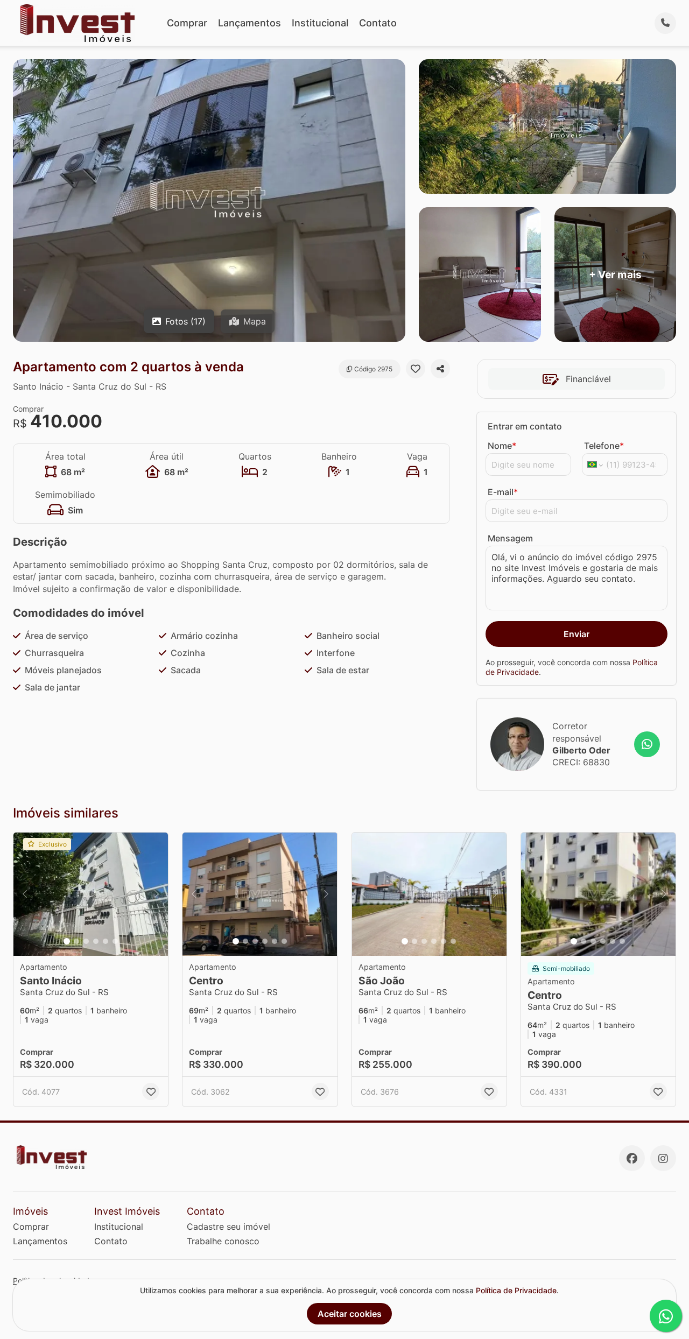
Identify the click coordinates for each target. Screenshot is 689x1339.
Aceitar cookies (350, 1313)
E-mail (503, 492)
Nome (502, 445)
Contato (378, 23)
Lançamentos (249, 23)
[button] (90, 894)
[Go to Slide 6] (115, 941)
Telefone (604, 445)
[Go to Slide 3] (86, 941)
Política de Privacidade (516, 1290)
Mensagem (510, 538)
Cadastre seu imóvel (228, 1226)
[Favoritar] (415, 368)
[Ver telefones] (665, 23)
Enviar (576, 634)
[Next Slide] (156, 894)
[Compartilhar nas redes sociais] (440, 368)
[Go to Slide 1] (67, 941)
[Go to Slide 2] (76, 941)
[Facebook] (632, 1158)
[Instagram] (663, 1158)
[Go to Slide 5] (105, 941)
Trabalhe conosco (223, 1241)
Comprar (187, 23)
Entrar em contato (525, 426)
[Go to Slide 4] (96, 941)
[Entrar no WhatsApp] (647, 744)
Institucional (320, 23)
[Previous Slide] (24, 894)
